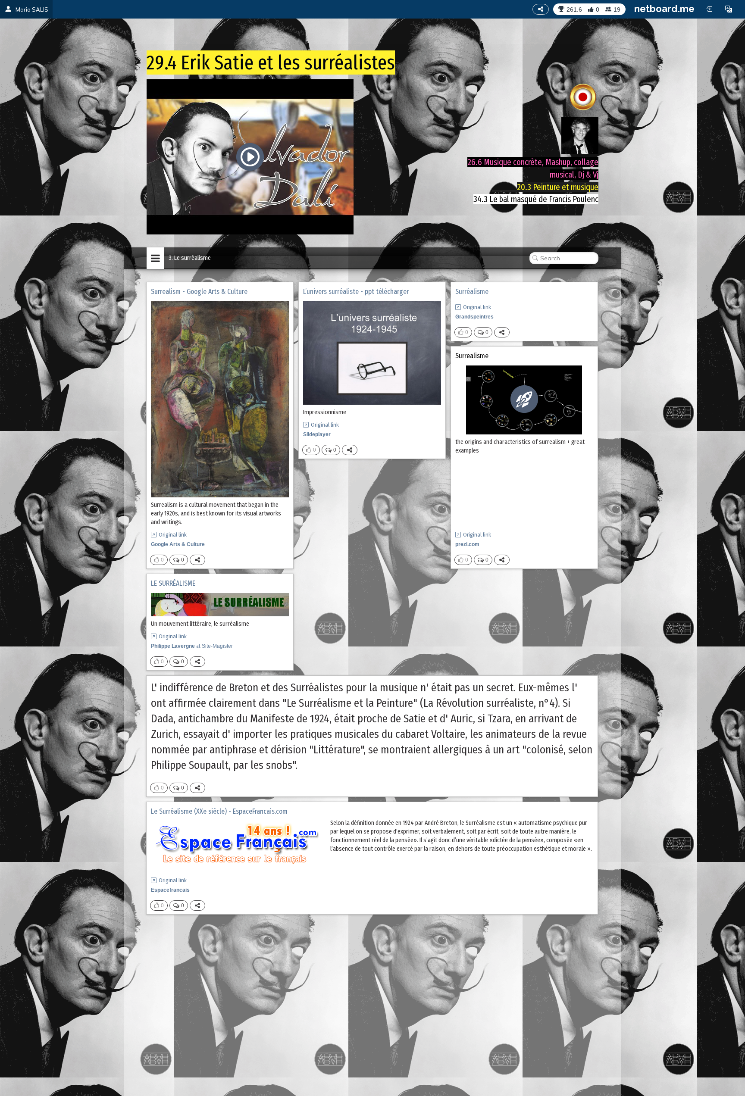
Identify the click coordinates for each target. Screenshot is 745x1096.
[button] (729, 9)
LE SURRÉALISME (173, 583)
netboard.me (664, 8)
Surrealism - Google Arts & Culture (199, 291)
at (192, 646)
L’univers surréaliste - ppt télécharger (356, 291)
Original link (173, 534)
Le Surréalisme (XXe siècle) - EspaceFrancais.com (219, 811)
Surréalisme (471, 291)
